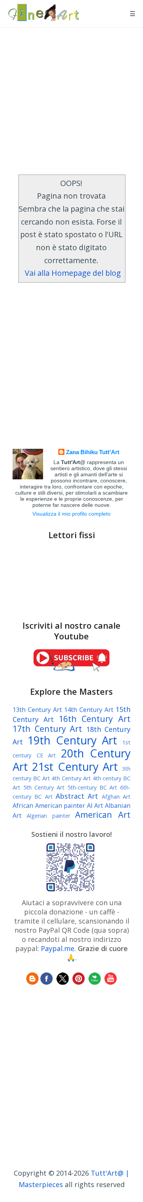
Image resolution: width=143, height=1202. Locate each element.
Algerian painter (48, 815)
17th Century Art (47, 728)
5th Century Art (43, 787)
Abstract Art (77, 796)
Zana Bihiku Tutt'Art (92, 452)
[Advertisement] (71, 99)
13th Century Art (37, 709)
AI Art (95, 805)
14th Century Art (88, 709)
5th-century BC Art (92, 787)
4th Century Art (71, 778)
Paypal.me (57, 948)
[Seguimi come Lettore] (32, 982)
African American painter (49, 805)
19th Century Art (72, 740)
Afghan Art (116, 796)
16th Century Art (95, 718)
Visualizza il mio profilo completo (71, 514)
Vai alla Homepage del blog (73, 273)
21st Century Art (75, 766)
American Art (102, 814)
